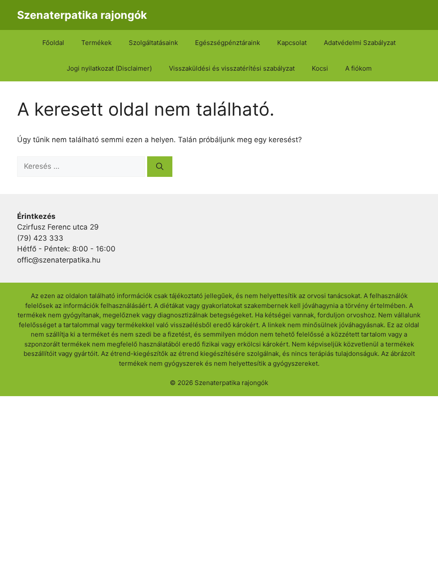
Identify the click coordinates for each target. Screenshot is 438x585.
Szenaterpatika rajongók (82, 15)
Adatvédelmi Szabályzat (360, 43)
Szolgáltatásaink (153, 43)
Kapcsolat (292, 43)
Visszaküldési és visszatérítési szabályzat (232, 68)
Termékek (96, 43)
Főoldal (53, 43)
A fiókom (358, 68)
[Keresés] (159, 166)
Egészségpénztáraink (227, 43)
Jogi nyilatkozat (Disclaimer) (109, 68)
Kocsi (320, 68)
